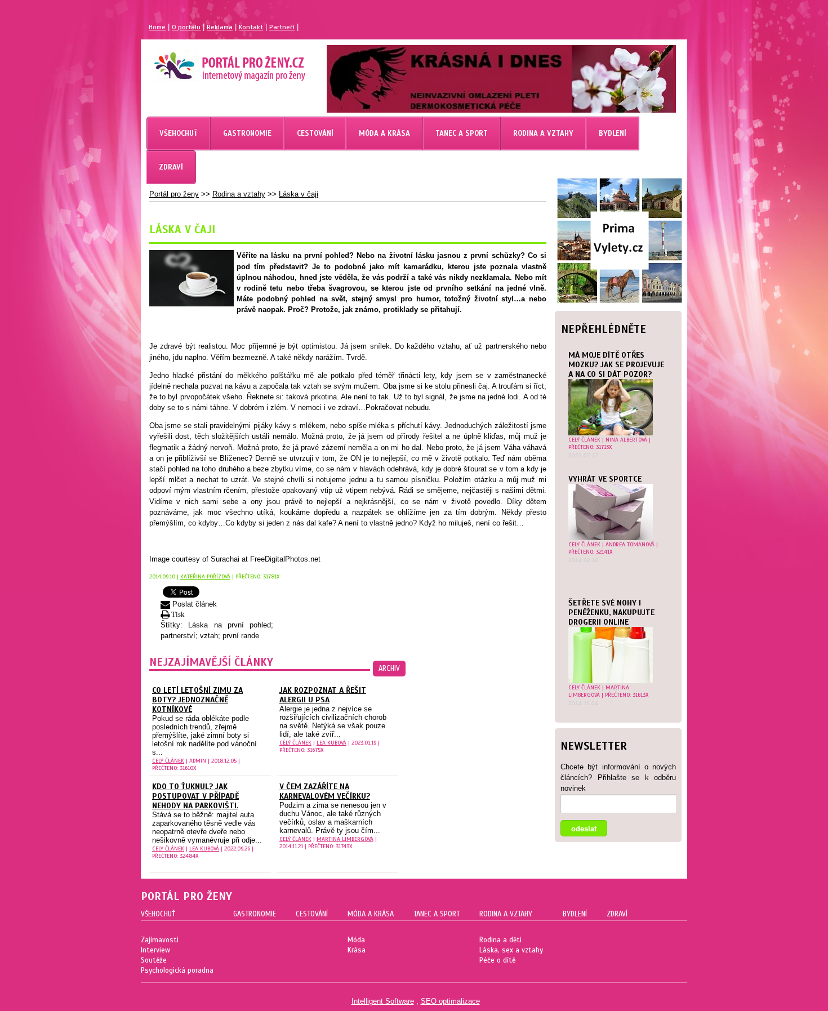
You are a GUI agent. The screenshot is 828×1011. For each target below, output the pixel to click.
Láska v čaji (298, 194)
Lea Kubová (331, 742)
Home (157, 27)
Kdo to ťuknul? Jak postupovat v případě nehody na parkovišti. (195, 796)
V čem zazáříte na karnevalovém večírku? (324, 791)
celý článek (584, 439)
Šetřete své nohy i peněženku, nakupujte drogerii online (611, 612)
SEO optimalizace (450, 1001)
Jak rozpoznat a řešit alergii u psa (322, 695)
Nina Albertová (626, 439)
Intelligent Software (382, 1001)
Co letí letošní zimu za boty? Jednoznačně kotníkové (197, 699)
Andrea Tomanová (630, 544)
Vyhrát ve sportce (605, 479)
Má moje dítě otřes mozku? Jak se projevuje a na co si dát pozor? (616, 364)
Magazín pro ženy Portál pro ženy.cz (210, 62)
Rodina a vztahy (238, 194)
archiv (389, 668)
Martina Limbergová (598, 691)
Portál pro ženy (174, 194)
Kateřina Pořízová (205, 576)
